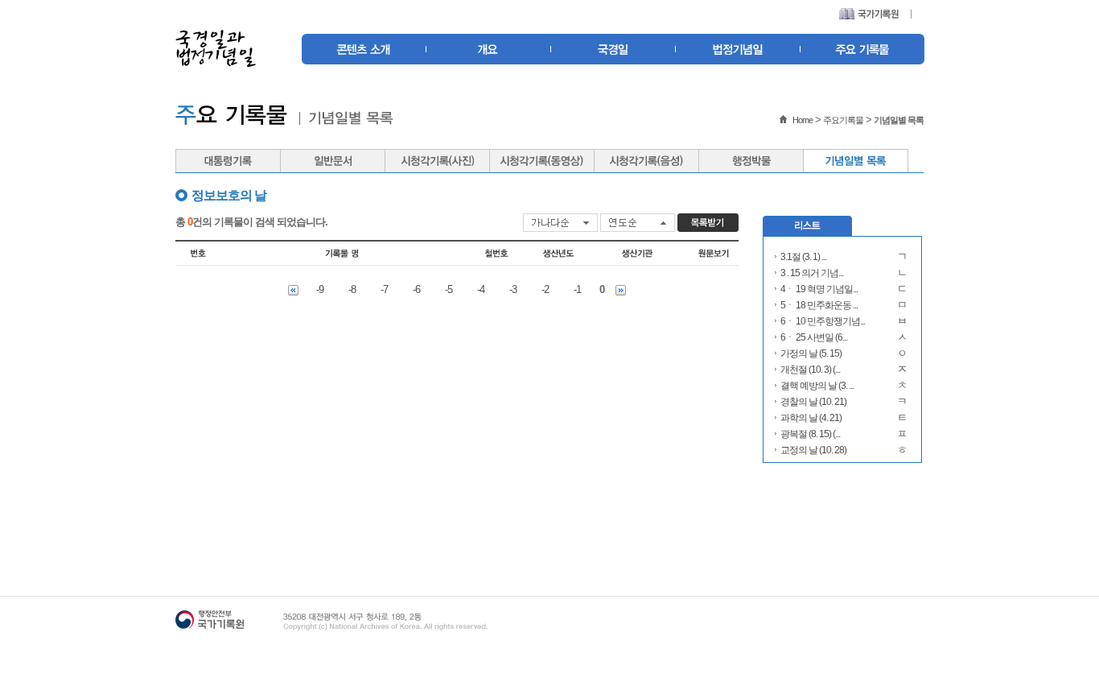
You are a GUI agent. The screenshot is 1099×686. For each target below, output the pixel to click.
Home (802, 120)
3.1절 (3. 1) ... (803, 256)
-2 (545, 289)
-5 (448, 289)
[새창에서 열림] (868, 16)
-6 (416, 289)
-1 (577, 289)
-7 (384, 289)
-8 (352, 289)
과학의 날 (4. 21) (811, 418)
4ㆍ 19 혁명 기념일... (819, 289)
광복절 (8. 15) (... (810, 434)
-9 (320, 289)
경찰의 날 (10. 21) (813, 401)
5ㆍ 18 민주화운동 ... (819, 305)
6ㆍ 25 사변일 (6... (813, 337)
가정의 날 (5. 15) (811, 353)
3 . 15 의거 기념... (811, 273)
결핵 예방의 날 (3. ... (817, 385)
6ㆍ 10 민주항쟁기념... (822, 321)
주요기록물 (843, 120)
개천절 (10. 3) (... (810, 369)
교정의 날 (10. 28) (813, 450)
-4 (481, 289)
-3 (513, 289)
